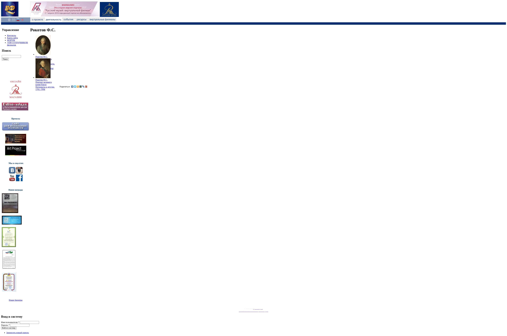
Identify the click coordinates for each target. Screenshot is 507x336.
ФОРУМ (11, 40)
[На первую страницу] (9, 21)
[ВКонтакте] (72, 86)
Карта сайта (12, 38)
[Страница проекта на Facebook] (19, 180)
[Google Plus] (86, 86)
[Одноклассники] (77, 86)
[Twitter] (75, 86)
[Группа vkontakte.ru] (12, 173)
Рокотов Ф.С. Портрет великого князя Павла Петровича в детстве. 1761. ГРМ (45, 84)
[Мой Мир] (80, 86)
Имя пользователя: (10, 322)
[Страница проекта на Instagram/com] (19, 173)
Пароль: (5, 325)
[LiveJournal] (83, 86)
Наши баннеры (15, 300)
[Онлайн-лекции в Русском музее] (15, 110)
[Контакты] (13, 21)
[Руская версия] (18, 21)
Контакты (11, 35)
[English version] (22, 21)
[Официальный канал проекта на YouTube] (12, 180)
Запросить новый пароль (17, 333)
